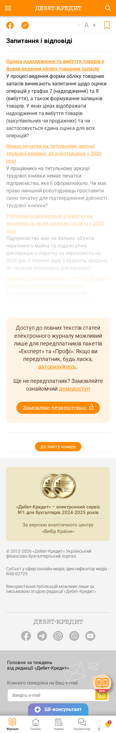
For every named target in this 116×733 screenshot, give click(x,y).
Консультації (82, 729)
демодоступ (74, 388)
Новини (58, 729)
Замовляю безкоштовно (54, 408)
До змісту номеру (58, 446)
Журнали (12, 729)
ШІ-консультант (63, 709)
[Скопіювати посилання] (25, 25)
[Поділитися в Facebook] (10, 25)
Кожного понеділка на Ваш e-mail (42, 683)
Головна (35, 729)
